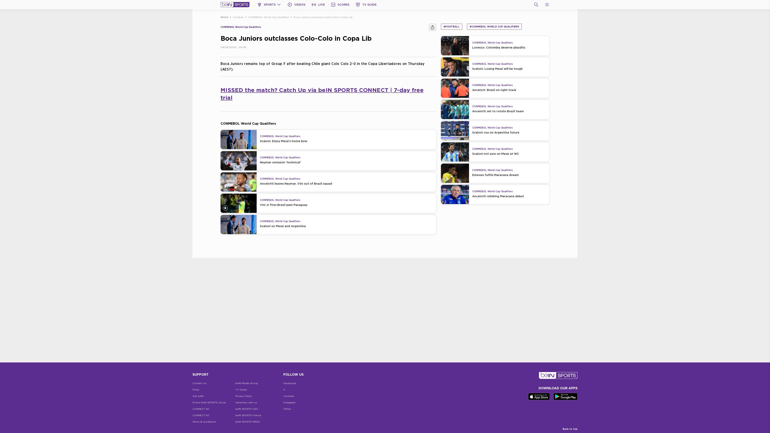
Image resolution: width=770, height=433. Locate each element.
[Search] (536, 4)
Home (224, 17)
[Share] (432, 27)
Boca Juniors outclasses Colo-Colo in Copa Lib (323, 17)
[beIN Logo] (235, 4)
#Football (452, 26)
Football (238, 17)
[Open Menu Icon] (547, 4)
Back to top (570, 429)
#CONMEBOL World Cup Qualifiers (494, 26)
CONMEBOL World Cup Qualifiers (268, 17)
